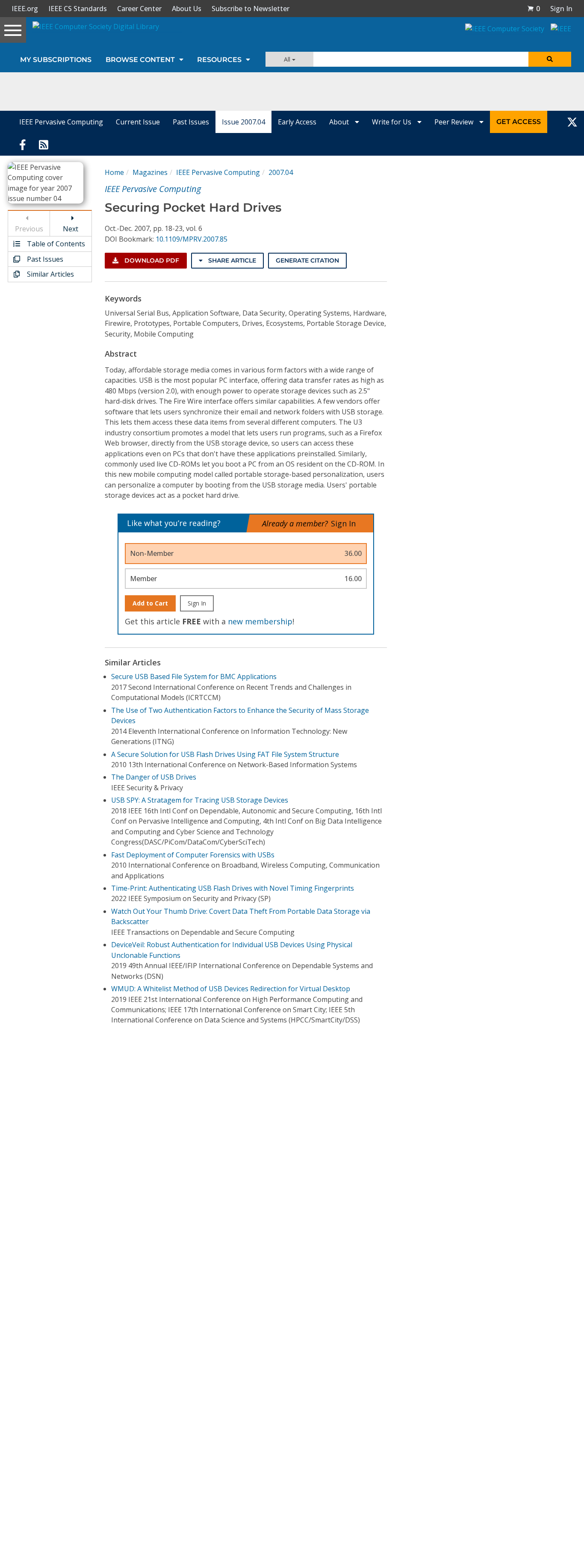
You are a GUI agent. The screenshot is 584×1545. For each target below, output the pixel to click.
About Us (186, 8)
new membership (260, 621)
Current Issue (138, 122)
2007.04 (280, 172)
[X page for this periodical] (572, 122)
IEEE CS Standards (77, 8)
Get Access (518, 122)
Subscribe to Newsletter (250, 8)
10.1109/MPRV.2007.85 (191, 239)
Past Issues (191, 122)
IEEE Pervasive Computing (61, 122)
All (288, 59)
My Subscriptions (55, 60)
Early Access (297, 122)
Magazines (150, 172)
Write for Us (392, 122)
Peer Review (454, 122)
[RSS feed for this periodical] (43, 144)
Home (114, 172)
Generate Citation (307, 260)
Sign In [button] (561, 8)
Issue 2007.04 (243, 122)
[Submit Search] (549, 59)
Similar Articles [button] (49, 274)
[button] (533, 8)
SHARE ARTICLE (231, 260)
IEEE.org (25, 8)
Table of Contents (55, 243)
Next (70, 228)
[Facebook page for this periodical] (22, 144)
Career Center (139, 8)
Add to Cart (150, 603)
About (340, 122)
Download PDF (151, 260)
